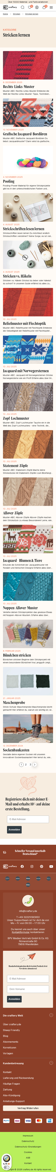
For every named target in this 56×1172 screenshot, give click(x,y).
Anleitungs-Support (14, 1101)
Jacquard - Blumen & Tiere (22, 560)
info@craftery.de (28, 911)
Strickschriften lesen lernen (23, 228)
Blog (5, 1036)
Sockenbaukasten (16, 750)
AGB (28, 1157)
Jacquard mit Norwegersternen (26, 370)
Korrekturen (9, 1047)
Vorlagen (8, 1053)
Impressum (28, 1135)
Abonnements (10, 1041)
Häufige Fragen (11, 1083)
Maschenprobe (14, 702)
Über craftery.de (12, 1024)
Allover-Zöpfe (13, 513)
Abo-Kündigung (11, 1095)
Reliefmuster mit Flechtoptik (24, 323)
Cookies (28, 1152)
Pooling (8, 181)
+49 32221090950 (29, 917)
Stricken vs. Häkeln (17, 276)
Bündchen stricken (17, 655)
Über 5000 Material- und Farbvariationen (28, 2)
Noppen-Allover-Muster (20, 607)
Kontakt (7, 1072)
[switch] (6, 1167)
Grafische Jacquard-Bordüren (25, 133)
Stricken (16, 14)
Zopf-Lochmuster (16, 418)
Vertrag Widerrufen (28, 1108)
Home (5, 14)
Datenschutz (28, 1141)
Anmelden (14, 829)
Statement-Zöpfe (15, 465)
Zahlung (7, 1089)
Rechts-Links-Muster (18, 86)
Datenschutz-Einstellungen (28, 1146)
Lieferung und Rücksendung (18, 1078)
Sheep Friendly (11, 1030)
